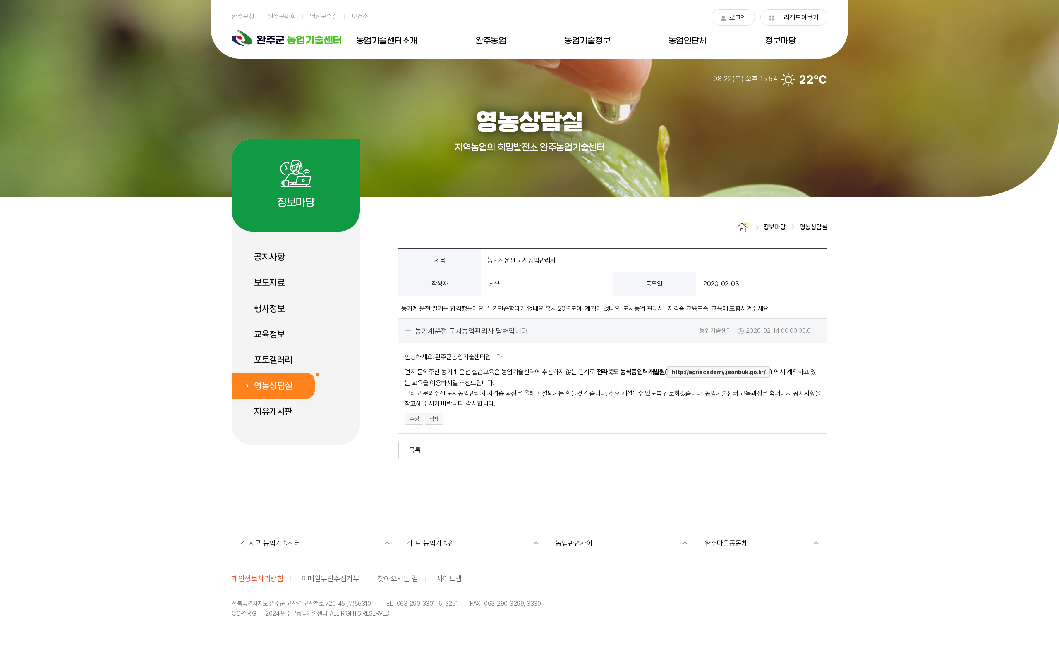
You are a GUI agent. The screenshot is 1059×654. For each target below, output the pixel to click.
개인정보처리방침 (257, 578)
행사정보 (269, 308)
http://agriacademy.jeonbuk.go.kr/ (719, 372)
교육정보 (269, 334)
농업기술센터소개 (386, 41)
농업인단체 (687, 41)
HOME (743, 227)
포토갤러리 (273, 359)
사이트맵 (449, 578)
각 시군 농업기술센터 (270, 543)
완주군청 (243, 16)
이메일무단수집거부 (330, 578)
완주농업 (490, 41)
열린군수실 (324, 16)
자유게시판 (273, 411)
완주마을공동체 (726, 543)
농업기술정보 (587, 41)
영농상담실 (273, 386)
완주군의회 (282, 16)
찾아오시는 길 (398, 578)
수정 (414, 418)
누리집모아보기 (794, 19)
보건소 (360, 16)
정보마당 (780, 41)
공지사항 (269, 257)
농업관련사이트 (577, 543)
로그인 (733, 19)
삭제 (434, 418)
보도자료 (269, 282)
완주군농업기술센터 (286, 38)
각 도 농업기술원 (430, 543)
